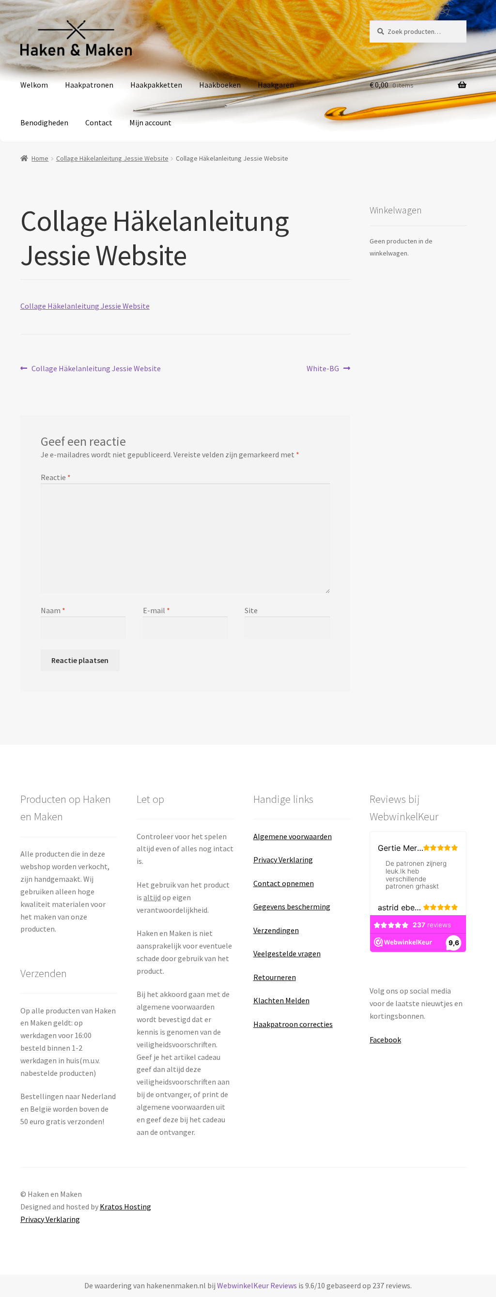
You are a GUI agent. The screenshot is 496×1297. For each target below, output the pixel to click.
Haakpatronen (89, 85)
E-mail (156, 610)
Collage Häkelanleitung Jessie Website (112, 158)
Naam (53, 610)
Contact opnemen (283, 883)
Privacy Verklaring (283, 859)
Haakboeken (220, 85)
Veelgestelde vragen (287, 953)
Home (39, 158)
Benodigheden (44, 122)
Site (251, 610)
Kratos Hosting (125, 1206)
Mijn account (150, 122)
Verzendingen (276, 930)
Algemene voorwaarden (292, 836)
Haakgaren (276, 85)
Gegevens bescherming (291, 906)
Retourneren (274, 977)
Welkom (34, 85)
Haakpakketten (156, 85)
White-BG (323, 369)
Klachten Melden (281, 1000)
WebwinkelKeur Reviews (257, 1285)
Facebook (385, 1039)
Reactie (56, 477)
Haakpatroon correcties (293, 1024)
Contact (98, 122)
